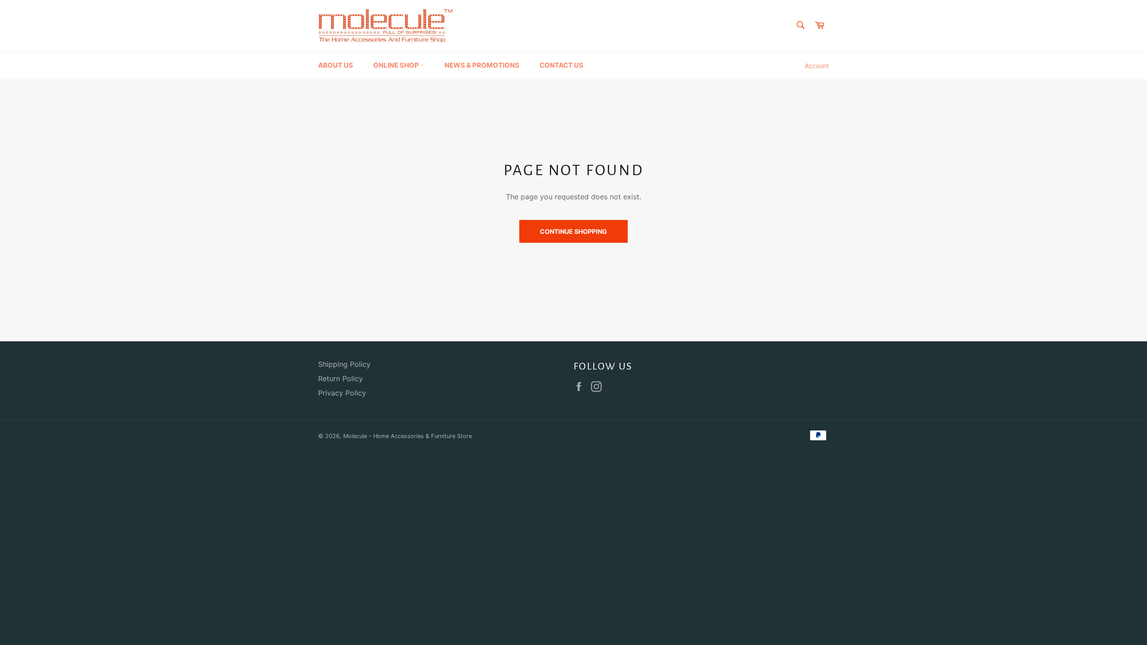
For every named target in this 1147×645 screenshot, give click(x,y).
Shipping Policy (344, 364)
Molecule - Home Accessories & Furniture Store (407, 436)
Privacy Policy (342, 392)
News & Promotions (481, 65)
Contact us (561, 65)
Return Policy (340, 378)
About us (335, 65)
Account (817, 65)
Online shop (396, 65)
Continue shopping (573, 231)
